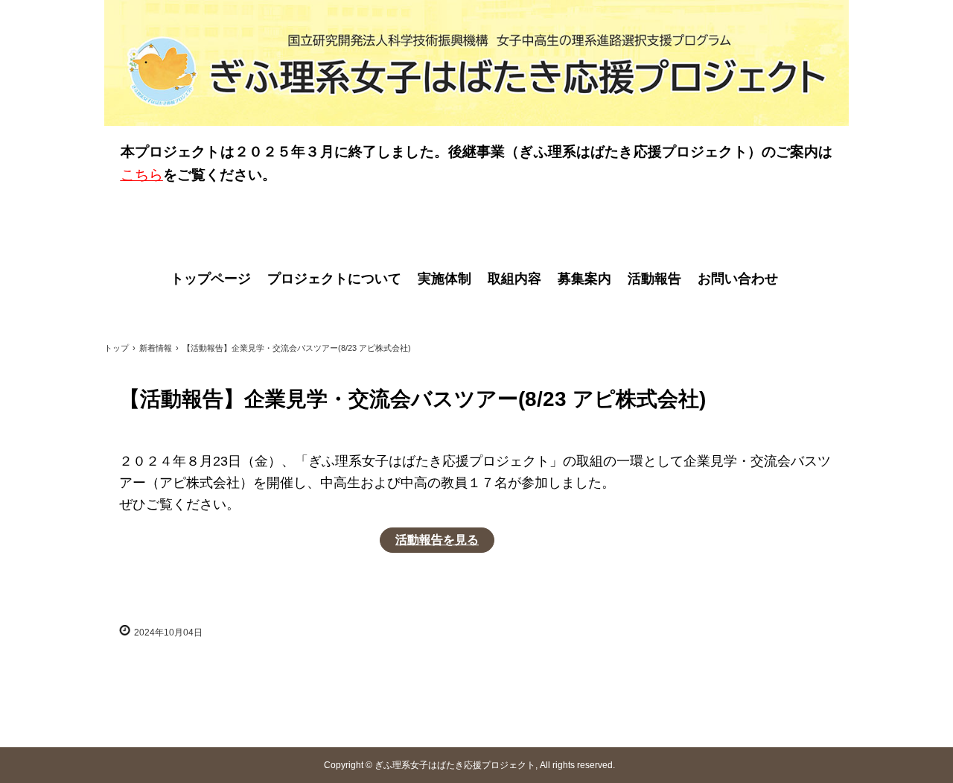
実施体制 (444, 278)
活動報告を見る (437, 539)
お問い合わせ (738, 278)
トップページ (210, 278)
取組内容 (514, 278)
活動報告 (654, 278)
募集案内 (584, 278)
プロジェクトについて (334, 278)
